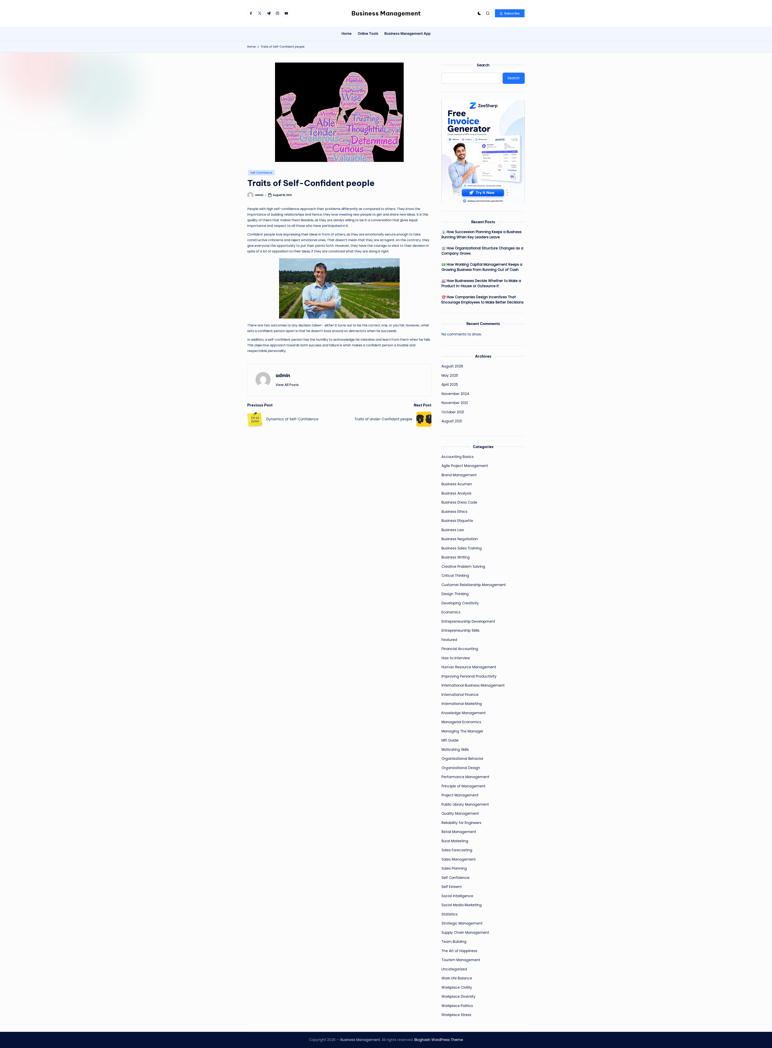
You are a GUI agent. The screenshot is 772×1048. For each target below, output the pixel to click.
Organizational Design (460, 767)
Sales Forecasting (456, 850)
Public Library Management (465, 804)
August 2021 (451, 421)
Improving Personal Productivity (469, 676)
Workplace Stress (456, 1014)
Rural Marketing (454, 841)
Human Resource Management (468, 667)
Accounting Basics (457, 456)
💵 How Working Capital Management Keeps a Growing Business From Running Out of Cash (481, 267)
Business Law (452, 530)
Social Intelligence (457, 896)
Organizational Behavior (462, 758)
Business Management (386, 13)
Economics (450, 612)
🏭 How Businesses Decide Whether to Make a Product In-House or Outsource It (481, 283)
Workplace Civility (456, 987)
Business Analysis (456, 493)
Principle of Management (463, 786)
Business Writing (455, 557)
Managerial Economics (461, 722)
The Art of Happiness (459, 950)
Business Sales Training (461, 548)
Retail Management (458, 831)
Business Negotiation (459, 539)
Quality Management (460, 813)
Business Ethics (454, 511)
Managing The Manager (462, 731)
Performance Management (465, 776)
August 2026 (452, 366)
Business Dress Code (459, 502)
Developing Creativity (460, 603)
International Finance (459, 694)
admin (283, 375)
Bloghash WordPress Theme (438, 1039)
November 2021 (454, 402)
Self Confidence (261, 172)
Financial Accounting (459, 648)
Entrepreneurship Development (468, 621)
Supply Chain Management (465, 932)
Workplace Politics (457, 1005)
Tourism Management (460, 959)
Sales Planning (454, 868)
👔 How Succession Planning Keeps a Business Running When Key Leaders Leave (481, 234)
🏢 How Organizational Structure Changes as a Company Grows (482, 251)
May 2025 (449, 375)
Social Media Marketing (461, 905)
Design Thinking (455, 593)
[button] (510, 13)
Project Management (459, 795)
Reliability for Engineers (461, 822)
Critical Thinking (455, 575)
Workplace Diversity (458, 996)
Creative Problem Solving (463, 566)
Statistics (449, 914)
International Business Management (473, 685)
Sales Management (458, 859)
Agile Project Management (464, 465)
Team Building (453, 941)
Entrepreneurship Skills (460, 630)
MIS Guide (450, 740)
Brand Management (459, 475)
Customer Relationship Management (473, 584)
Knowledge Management (463, 713)
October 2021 (452, 412)
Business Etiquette (457, 520)
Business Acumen (456, 484)
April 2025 (449, 384)
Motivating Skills (455, 749)
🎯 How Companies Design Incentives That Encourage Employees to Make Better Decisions (482, 300)
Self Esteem (451, 886)
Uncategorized (454, 969)
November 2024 (455, 393)
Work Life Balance (456, 978)
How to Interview (455, 658)
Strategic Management (461, 923)
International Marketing (461, 703)
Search (483, 65)
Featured (449, 639)
